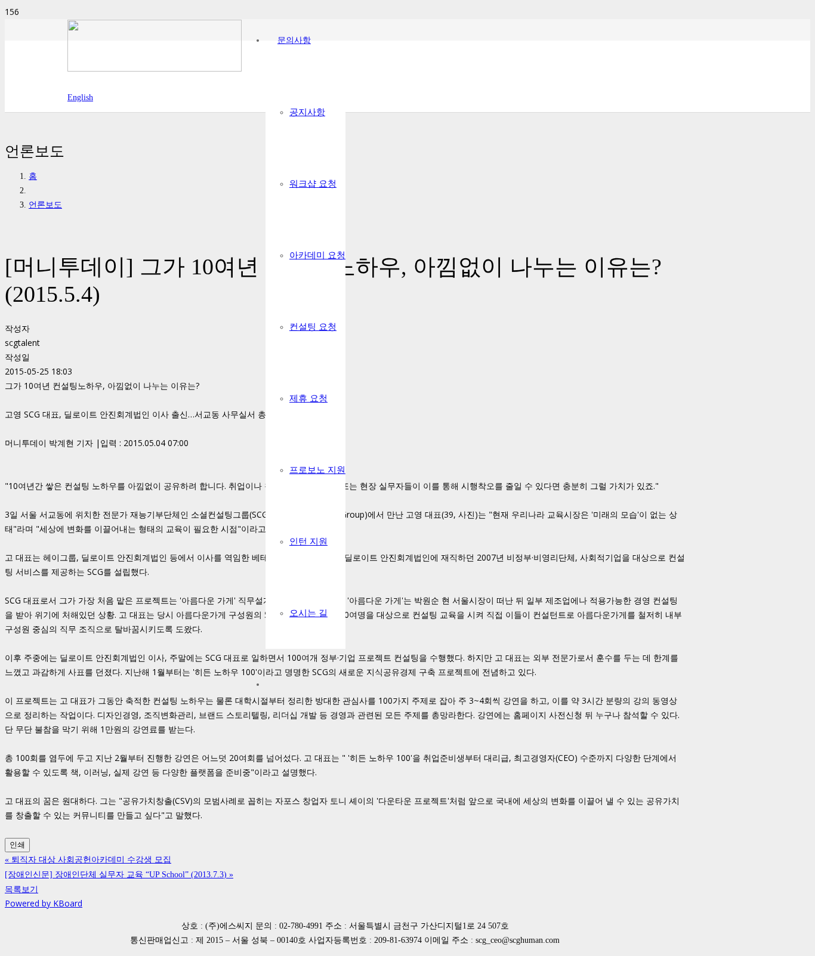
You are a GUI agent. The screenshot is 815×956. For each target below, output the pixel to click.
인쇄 (17, 844)
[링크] (154, 68)
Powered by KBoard (43, 903)
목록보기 (21, 889)
